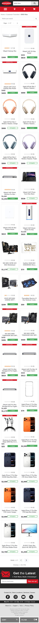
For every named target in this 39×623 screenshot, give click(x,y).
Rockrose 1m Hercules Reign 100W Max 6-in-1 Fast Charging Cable (10, 441)
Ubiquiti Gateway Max (9, 51)
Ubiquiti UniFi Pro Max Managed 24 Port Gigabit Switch (9, 371)
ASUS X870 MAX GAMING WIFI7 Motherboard (9, 300)
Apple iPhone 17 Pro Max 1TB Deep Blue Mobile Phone (29, 512)
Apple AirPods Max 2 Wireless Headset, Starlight (29, 123)
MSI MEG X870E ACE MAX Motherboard (10, 264)
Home (3, 14)
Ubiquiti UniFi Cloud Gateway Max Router (9, 87)
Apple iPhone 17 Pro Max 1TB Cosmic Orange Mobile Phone (9, 512)
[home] (6, 3)
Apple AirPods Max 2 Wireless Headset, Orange (10, 122)
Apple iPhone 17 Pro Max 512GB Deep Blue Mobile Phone (9, 477)
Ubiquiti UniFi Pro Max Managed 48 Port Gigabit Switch (9, 406)
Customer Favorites (13, 14)
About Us (8, 605)
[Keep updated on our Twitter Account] (31, 597)
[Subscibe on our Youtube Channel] (23, 597)
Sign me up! (32, 581)
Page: (5, 23)
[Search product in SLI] (34, 3)
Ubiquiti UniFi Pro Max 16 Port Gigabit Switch (29, 370)
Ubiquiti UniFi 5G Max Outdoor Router (9, 228)
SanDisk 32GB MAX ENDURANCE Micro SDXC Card (29, 264)
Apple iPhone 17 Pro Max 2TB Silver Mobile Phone (9, 546)
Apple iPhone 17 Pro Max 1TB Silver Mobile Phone (29, 476)
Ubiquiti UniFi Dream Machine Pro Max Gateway (10, 194)
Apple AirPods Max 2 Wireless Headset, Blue (10, 158)
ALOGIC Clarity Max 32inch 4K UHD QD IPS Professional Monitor (29, 547)
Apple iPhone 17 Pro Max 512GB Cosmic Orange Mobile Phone (29, 441)
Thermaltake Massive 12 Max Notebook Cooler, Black (29, 300)
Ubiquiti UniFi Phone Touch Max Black (29, 193)
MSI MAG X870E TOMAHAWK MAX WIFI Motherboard (29, 335)
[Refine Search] (36, 18)
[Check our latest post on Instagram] (16, 597)
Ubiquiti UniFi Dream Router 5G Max (29, 229)
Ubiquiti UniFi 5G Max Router (29, 52)
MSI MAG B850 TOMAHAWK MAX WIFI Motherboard (9, 335)
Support (15, 605)
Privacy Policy (29, 605)
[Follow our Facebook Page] (8, 597)
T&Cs (21, 605)
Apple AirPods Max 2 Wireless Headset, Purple (29, 158)
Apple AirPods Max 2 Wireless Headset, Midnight (29, 88)
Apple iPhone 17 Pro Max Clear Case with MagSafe (29, 405)
